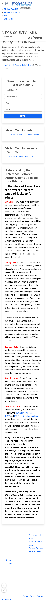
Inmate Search (35, 551)
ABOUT (5, 22)
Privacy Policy (29, 596)
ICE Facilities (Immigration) (26, 416)
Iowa (30, 65)
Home (4, 65)
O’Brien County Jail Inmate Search (24, 135)
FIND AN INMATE (9, 17)
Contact (9, 563)
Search (23, 116)
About (8, 560)
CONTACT (6, 27)
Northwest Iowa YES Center (21, 156)
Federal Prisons (36, 548)
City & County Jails (17, 65)
